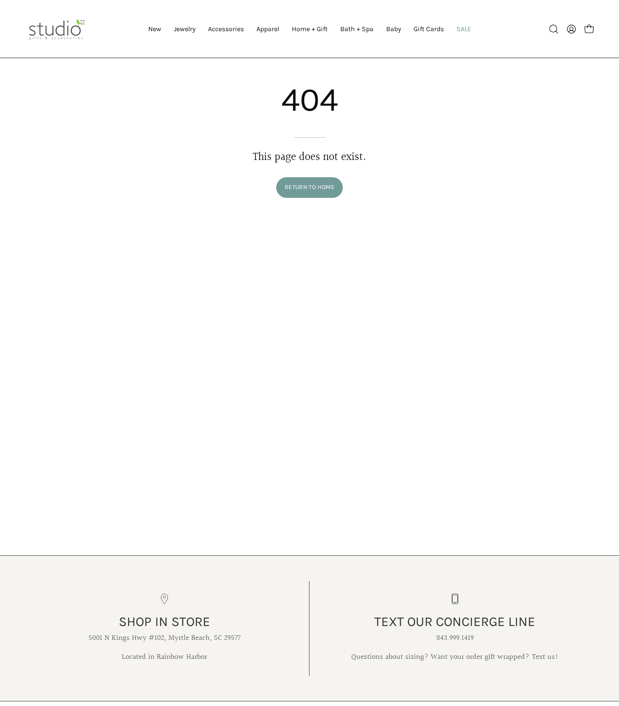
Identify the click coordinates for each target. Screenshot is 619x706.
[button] (185, 29)
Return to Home (309, 187)
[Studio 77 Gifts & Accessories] (56, 28)
